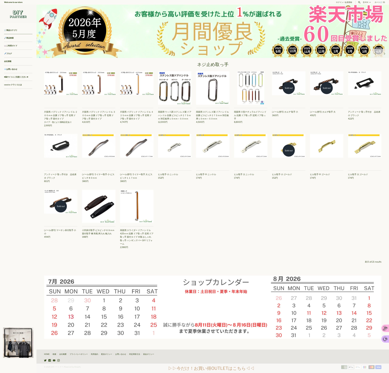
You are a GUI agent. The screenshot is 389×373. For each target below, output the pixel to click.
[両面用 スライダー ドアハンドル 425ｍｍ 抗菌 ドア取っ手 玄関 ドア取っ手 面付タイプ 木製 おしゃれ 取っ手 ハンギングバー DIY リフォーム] (136, 206)
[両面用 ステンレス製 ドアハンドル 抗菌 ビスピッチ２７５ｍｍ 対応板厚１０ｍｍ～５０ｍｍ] (212, 88)
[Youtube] (54, 360)
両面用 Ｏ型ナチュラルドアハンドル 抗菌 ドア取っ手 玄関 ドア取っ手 (250, 115)
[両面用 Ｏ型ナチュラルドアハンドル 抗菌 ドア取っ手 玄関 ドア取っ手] (250, 88)
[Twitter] (45, 360)
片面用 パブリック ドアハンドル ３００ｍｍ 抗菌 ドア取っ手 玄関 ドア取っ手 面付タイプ (98, 115)
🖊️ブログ (8, 54)
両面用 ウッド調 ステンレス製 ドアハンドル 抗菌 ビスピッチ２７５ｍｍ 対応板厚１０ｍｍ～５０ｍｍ (174, 115)
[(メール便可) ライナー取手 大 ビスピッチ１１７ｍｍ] (136, 150)
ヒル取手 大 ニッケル (244, 174)
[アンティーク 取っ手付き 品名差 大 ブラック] (60, 150)
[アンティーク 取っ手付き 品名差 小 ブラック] (364, 88)
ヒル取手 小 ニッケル (168, 174)
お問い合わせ (120, 354)
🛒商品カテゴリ (10, 30)
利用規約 (94, 354)
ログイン (339, 2)
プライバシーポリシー (79, 354)
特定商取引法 (134, 354)
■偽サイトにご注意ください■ (16, 77)
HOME (47, 354)
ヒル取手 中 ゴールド (320, 174)
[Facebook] (49, 360)
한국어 (365, 2)
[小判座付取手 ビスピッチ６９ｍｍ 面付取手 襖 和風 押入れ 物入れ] (98, 206)
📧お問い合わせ (10, 69)
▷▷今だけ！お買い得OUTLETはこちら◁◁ (211, 368)
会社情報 (7, 61)
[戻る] (375, 53)
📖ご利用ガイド (10, 46)
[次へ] (384, 53)
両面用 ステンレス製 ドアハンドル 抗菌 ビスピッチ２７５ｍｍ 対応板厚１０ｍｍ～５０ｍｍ (212, 115)
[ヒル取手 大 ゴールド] (364, 150)
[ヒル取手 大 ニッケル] (250, 150)
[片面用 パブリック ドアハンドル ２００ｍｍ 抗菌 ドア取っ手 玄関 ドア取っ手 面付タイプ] (60, 88)
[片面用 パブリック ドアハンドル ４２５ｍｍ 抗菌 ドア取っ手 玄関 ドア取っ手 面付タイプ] (136, 88)
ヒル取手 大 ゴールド (358, 174)
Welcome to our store (13, 2)
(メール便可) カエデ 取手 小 (285, 111)
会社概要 (63, 354)
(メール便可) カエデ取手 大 (323, 111)
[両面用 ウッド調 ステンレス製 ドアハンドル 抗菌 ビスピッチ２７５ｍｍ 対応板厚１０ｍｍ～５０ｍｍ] (174, 88)
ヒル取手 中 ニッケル (206, 174)
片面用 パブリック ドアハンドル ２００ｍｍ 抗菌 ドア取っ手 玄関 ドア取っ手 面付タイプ (60, 115)
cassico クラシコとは (13, 85)
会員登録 (348, 2)
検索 (54, 354)
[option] (212, 31)
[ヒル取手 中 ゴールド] (326, 150)
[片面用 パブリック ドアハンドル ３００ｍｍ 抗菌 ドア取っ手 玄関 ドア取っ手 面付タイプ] (98, 88)
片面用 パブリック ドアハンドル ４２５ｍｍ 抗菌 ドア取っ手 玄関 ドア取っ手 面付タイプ (136, 115)
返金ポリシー (148, 354)
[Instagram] (58, 360)
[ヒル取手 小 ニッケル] (174, 150)
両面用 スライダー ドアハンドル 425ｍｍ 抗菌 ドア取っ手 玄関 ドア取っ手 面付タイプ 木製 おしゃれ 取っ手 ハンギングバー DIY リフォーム (136, 237)
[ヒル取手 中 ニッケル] (212, 150)
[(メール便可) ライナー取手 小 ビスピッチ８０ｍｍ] (98, 150)
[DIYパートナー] (18, 14)
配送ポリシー (106, 354)
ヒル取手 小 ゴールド (282, 174)
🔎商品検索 (9, 38)
